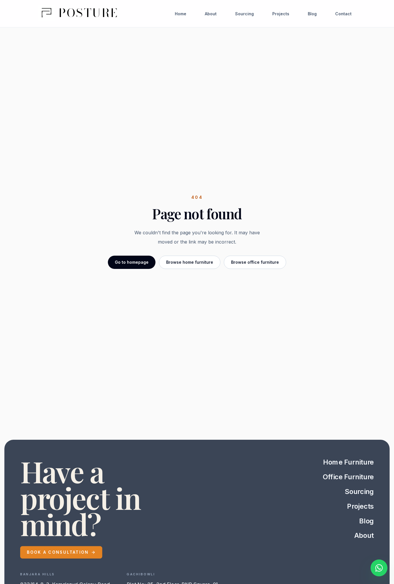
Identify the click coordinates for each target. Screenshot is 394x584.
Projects (280, 13)
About (211, 13)
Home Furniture (348, 462)
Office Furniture (348, 477)
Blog (312, 13)
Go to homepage (132, 262)
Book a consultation (58, 552)
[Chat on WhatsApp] (379, 569)
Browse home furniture (189, 262)
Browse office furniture (255, 262)
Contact (343, 13)
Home (180, 13)
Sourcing (244, 13)
